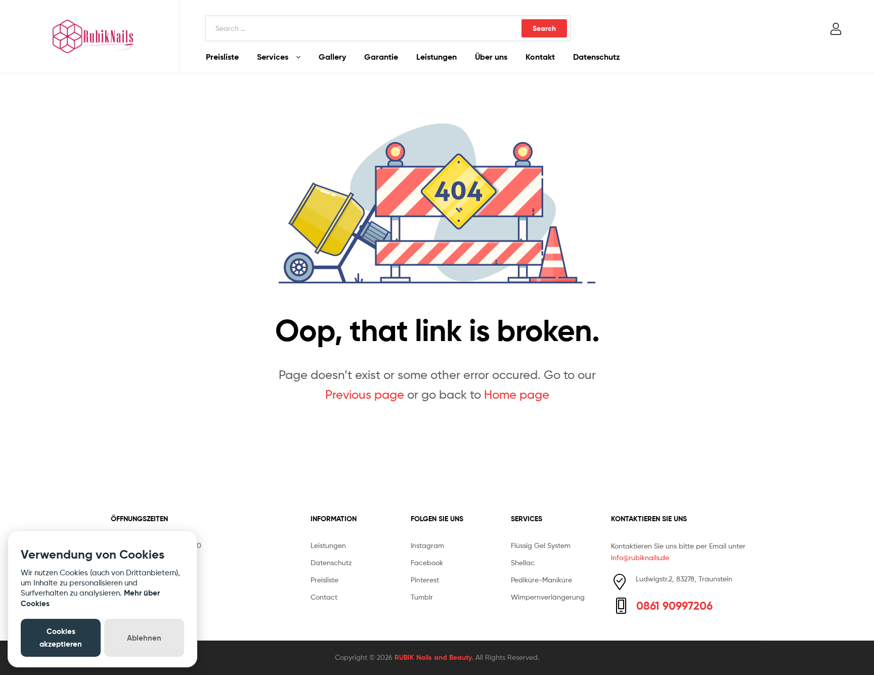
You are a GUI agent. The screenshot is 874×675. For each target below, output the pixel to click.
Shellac (523, 562)
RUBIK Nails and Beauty (433, 657)
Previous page (364, 394)
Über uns (491, 57)
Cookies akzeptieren (60, 637)
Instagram (427, 545)
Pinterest (425, 579)
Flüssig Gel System (541, 545)
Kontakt (540, 57)
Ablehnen (144, 638)
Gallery (332, 57)
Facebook (427, 562)
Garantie (381, 57)
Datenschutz (596, 57)
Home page (516, 394)
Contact (324, 597)
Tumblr (422, 597)
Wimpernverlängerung (548, 597)
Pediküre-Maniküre (541, 579)
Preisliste (222, 57)
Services (272, 57)
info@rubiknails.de (640, 557)
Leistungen (436, 57)
